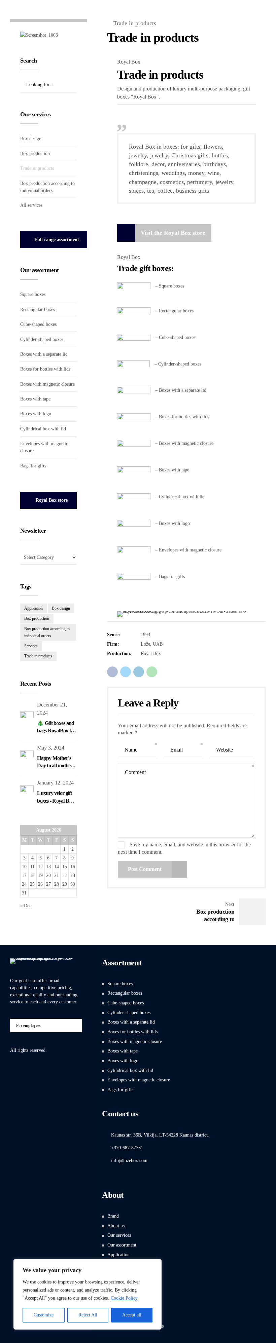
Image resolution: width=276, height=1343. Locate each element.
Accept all (131, 1314)
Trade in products (134, 23)
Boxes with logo (35, 413)
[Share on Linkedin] (138, 671)
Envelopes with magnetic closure (138, 1079)
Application (33, 608)
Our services (119, 1235)
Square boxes (32, 294)
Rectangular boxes (37, 309)
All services (31, 205)
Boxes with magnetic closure (47, 384)
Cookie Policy (124, 1298)
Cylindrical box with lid (43, 428)
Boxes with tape (35, 398)
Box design (30, 138)
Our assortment (121, 1245)
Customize (44, 1314)
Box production (35, 153)
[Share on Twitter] (125, 671)
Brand (113, 1216)
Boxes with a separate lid (44, 354)
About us (116, 1225)
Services (31, 646)
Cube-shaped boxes (38, 324)
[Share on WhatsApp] (151, 671)
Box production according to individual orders (47, 632)
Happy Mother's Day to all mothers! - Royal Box (56, 765)
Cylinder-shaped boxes (41, 339)
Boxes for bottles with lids (45, 369)
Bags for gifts (33, 465)
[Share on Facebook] (112, 671)
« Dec (25, 905)
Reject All (87, 1314)
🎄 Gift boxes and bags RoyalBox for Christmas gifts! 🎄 (57, 730)
